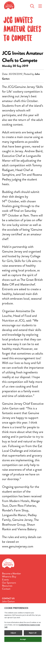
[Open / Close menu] (40, 5)
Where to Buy (9, 576)
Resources (7, 585)
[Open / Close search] (32, 5)
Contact (6, 588)
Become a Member (11, 573)
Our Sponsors (9, 582)
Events (5, 579)
